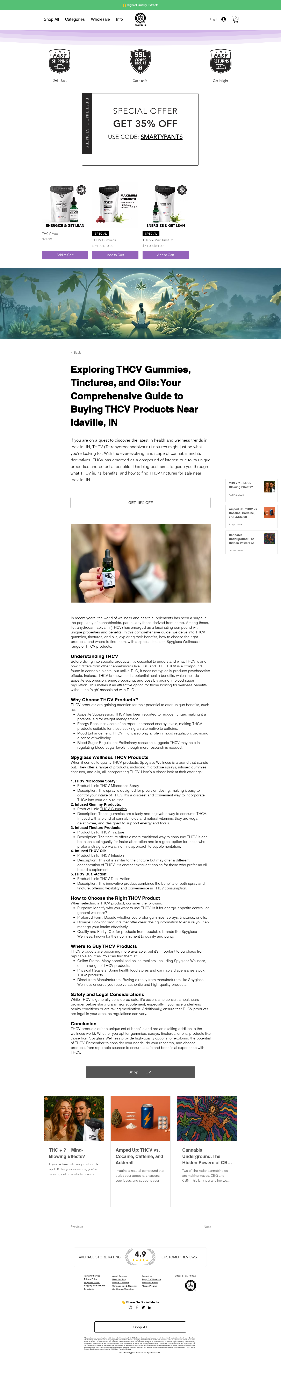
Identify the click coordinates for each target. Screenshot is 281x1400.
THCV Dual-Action (115, 878)
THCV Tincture (112, 832)
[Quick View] (65, 205)
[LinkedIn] (149, 1307)
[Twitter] (143, 1307)
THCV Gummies (113, 808)
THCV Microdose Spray (119, 785)
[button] (75, 19)
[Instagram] (130, 1307)
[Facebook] (137, 1307)
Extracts (153, 5)
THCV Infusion (112, 855)
